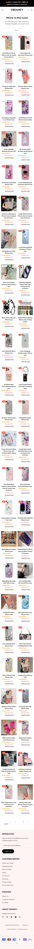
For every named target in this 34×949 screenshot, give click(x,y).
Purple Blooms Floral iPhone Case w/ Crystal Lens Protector (25, 216)
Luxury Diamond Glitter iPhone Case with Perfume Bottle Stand (8, 451)
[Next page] (28, 822)
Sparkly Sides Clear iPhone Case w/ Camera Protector (25, 804)
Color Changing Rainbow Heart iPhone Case (25, 353)
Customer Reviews (8, 899)
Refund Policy (7, 869)
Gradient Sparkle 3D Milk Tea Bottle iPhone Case (9, 771)
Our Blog (5, 902)
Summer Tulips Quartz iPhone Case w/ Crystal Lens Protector (9, 216)
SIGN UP (8, 851)
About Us (5, 896)
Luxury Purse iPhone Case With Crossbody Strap (25, 386)
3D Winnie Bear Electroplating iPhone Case (9, 386)
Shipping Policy (7, 866)
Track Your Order (8, 863)
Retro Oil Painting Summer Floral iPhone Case (9, 284)
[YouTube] (15, 917)
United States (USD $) (11, 925)
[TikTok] (20, 917)
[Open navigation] (2, 10)
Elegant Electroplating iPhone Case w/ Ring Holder (25, 319)
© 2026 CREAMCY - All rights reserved (17, 929)
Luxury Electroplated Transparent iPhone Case (25, 249)
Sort (16, 30)
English (24, 925)
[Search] (28, 10)
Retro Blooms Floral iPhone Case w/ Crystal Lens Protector (9, 55)
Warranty (5, 879)
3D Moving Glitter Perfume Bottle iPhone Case (25, 151)
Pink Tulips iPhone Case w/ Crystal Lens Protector (8, 804)
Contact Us (6, 876)
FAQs (4, 872)
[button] (6, 59)
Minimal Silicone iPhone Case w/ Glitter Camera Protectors (25, 551)
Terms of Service (7, 885)
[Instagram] (7, 917)
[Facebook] (3, 917)
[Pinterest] (11, 917)
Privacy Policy (6, 882)
